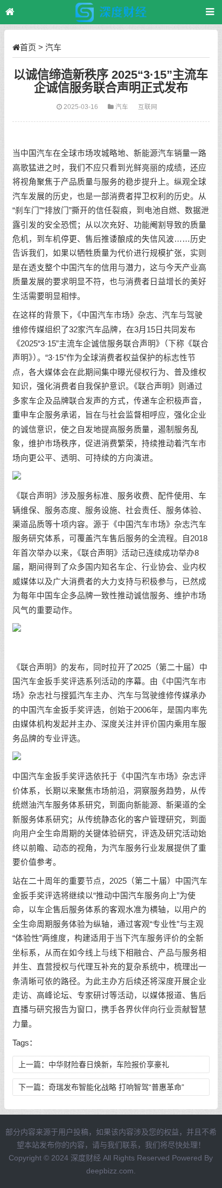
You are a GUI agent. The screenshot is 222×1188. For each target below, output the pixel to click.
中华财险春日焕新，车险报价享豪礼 (108, 1064)
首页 (28, 47)
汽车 (53, 47)
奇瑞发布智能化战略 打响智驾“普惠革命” (116, 1087)
